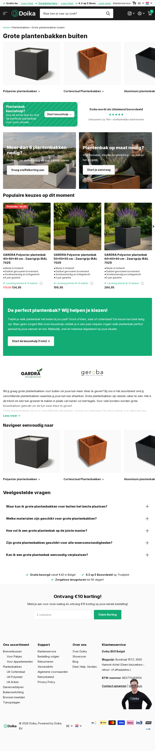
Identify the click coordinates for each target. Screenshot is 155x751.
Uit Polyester (15, 676)
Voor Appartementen (20, 661)
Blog (75, 661)
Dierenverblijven (13, 687)
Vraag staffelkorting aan (27, 170)
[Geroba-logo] (92, 373)
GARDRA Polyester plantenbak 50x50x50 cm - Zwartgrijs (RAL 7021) (75, 258)
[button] (153, 226)
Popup (41, 283)
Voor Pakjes (14, 656)
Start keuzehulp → (59, 114)
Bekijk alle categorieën (5, 13)
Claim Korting (107, 614)
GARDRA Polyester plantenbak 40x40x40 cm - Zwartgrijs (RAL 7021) (25, 258)
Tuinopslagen (11, 702)
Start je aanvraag (99, 169)
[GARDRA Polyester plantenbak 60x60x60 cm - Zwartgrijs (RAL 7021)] (128, 226)
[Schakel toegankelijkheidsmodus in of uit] (134, 3)
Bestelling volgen (48, 656)
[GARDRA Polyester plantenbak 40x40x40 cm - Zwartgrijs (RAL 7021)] (27, 226)
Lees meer (27, 3)
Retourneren (45, 661)
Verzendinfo (45, 666)
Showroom (79, 656)
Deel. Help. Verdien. (85, 666)
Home (6, 27)
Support (44, 645)
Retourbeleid (46, 676)
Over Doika (80, 651)
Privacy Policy (46, 682)
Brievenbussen (12, 651)
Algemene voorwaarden (53, 671)
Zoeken (108, 13)
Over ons (80, 645)
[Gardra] (31, 373)
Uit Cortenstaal (16, 671)
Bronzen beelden (14, 697)
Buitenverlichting (13, 692)
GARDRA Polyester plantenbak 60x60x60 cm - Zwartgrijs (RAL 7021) (126, 258)
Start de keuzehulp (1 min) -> (31, 341)
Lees (10, 415)
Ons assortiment (16, 645)
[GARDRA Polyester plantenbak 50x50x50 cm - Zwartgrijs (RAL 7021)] (77, 226)
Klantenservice (122, 3)
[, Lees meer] (131, 13)
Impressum (135, 686)
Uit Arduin (13, 682)
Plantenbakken (20, 27)
